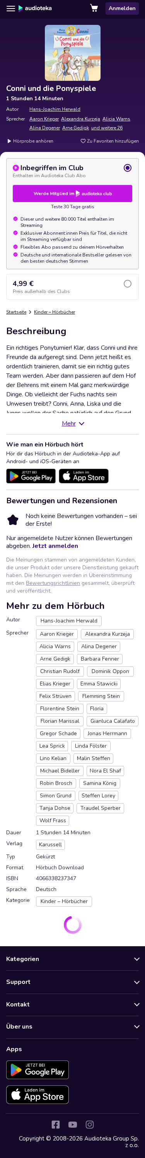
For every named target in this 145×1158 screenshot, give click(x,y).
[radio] (72, 171)
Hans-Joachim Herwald (54, 109)
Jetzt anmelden (55, 546)
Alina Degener (44, 128)
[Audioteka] (35, 8)
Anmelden (122, 8)
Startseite (16, 312)
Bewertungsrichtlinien (53, 583)
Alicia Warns (116, 119)
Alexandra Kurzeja (80, 119)
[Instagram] (89, 1124)
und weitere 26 (107, 128)
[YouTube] (72, 1124)
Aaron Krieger (44, 119)
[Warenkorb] (94, 8)
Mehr (69, 423)
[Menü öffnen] (10, 8)
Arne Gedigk (75, 128)
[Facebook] (55, 1124)
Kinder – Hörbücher (54, 312)
